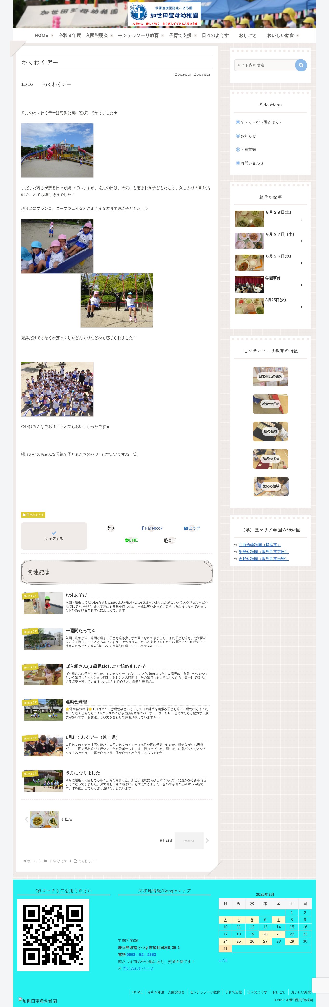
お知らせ (248, 136)
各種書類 (248, 149)
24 (225, 941)
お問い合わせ (252, 163)
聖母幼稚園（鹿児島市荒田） (264, 552)
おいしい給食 (301, 992)
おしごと (279, 992)
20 (265, 934)
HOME (137, 992)
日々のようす (35, 515)
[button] (171, 540)
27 (265, 941)
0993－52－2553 (141, 955)
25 (239, 941)
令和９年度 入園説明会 (166, 992)
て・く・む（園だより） (262, 122)
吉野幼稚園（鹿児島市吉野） (264, 559)
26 (252, 941)
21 (278, 934)
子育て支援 (233, 992)
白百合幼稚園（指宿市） (260, 545)
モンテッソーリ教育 (205, 992)
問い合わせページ (138, 968)
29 (292, 941)
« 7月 (223, 960)
